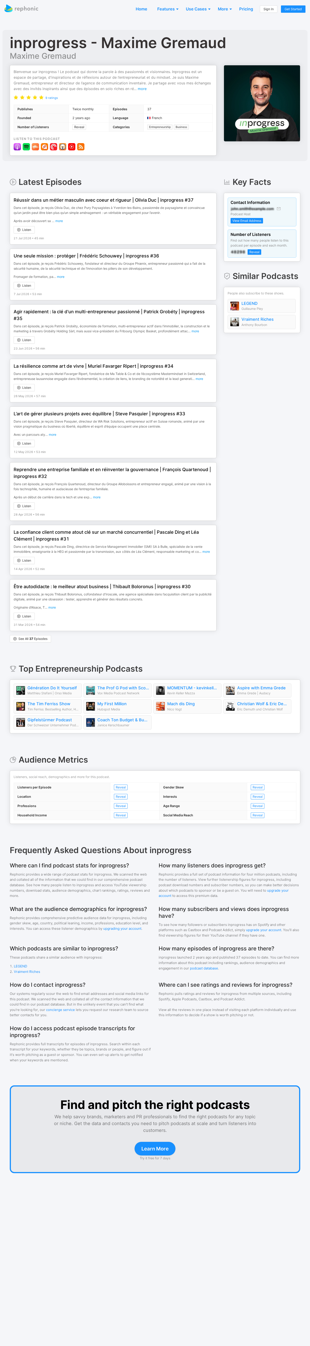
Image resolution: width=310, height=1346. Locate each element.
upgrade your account (263, 930)
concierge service (60, 1010)
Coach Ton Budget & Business (123, 719)
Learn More (155, 1149)
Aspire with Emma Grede (261, 687)
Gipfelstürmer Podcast (49, 719)
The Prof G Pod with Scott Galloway (123, 687)
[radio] (16, 97)
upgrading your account (122, 928)
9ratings (51, 98)
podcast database (204, 968)
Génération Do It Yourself (52, 687)
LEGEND (249, 303)
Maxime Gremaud (43, 56)
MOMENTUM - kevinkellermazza (193, 687)
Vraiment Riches (257, 319)
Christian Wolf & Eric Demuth (263, 703)
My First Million (112, 703)
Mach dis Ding (181, 703)
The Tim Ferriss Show (48, 703)
